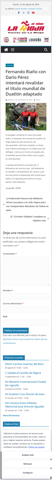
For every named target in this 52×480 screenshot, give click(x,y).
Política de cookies (36, 447)
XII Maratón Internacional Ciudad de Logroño (25, 383)
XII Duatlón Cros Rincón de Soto (25, 394)
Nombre (8, 290)
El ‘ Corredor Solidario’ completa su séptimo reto (28, 218)
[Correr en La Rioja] (6, 49)
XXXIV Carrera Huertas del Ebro (24, 364)
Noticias (10, 65)
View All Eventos (11, 415)
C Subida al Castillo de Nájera (23, 373)
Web (5, 316)
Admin (38, 100)
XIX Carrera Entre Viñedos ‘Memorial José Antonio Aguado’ (24, 404)
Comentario (10, 253)
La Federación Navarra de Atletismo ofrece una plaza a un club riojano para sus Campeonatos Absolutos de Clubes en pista (27, 204)
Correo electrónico (13, 303)
